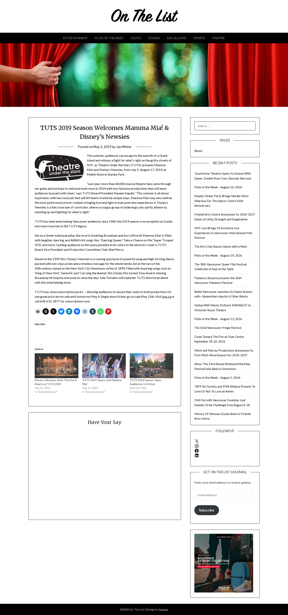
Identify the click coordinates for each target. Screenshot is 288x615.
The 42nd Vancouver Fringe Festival (217, 327)
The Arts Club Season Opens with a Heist (220, 246)
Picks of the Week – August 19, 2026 (218, 255)
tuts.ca (166, 296)
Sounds (154, 38)
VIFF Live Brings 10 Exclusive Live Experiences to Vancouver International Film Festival (223, 232)
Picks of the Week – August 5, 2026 (217, 377)
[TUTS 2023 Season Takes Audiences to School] (151, 365)
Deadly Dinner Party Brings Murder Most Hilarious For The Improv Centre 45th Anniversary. (221, 200)
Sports (199, 38)
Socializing (177, 38)
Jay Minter (124, 147)
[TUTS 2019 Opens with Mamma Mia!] (104, 365)
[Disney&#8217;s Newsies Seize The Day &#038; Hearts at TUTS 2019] (56, 365)
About (198, 150)
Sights (135, 38)
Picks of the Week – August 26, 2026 (218, 187)
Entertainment (75, 38)
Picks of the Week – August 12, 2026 (218, 319)
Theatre (218, 38)
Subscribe (206, 510)
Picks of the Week (109, 38)
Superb (163, 609)
